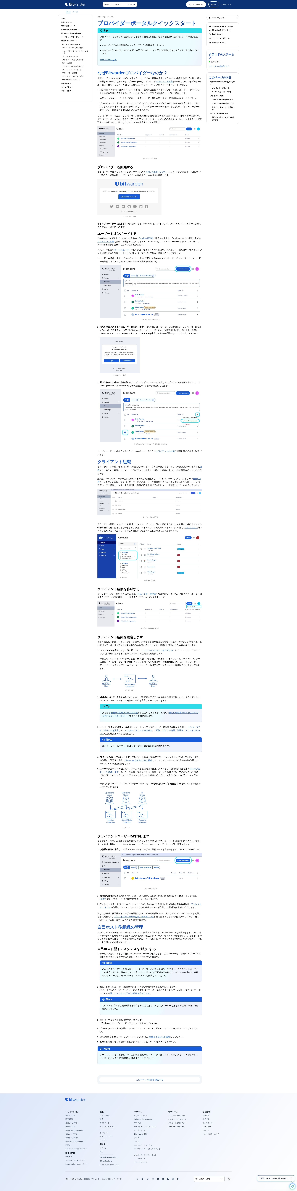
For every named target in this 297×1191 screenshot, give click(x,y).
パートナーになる (108, 59)
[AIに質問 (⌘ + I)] (292, 1186)
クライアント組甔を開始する (72, 60)
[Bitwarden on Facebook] (168, 1179)
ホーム (63, 19)
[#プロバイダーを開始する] (96, 167)
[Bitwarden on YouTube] (158, 1179)
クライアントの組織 (165, 451)
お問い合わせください (155, 172)
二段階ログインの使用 (164, 730)
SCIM (102, 899)
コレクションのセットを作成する (157, 650)
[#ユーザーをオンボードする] (96, 233)
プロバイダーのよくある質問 (72, 76)
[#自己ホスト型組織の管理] (95, 927)
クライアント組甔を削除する (72, 66)
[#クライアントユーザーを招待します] (96, 836)
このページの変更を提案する (149, 1079)
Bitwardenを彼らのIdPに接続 (138, 760)
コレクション (191, 527)
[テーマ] (229, 1179)
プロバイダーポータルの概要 (72, 48)
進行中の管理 (67, 63)
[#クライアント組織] (95, 462)
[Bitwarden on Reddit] (142, 1179)
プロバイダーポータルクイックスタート (75, 52)
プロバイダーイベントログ (72, 70)
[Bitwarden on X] (137, 1179)
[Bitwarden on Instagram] (173, 1179)
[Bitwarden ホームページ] (82, 4)
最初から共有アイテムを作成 (124, 712)
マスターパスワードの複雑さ (138, 730)
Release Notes (66, 22)
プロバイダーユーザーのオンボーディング (134, 916)
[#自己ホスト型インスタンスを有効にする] (96, 948)
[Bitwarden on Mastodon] (178, 1179)
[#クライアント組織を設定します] (96, 637)
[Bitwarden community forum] (147, 1179)
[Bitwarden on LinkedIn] (163, 1179)
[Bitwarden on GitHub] (153, 1179)
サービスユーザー (122, 250)
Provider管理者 (146, 238)
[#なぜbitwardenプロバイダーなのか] (95, 73)
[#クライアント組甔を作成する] (96, 589)
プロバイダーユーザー (70, 56)
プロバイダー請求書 (69, 73)
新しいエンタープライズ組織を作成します (130, 993)
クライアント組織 (164, 81)
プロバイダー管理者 (146, 594)
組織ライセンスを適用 (159, 1037)
